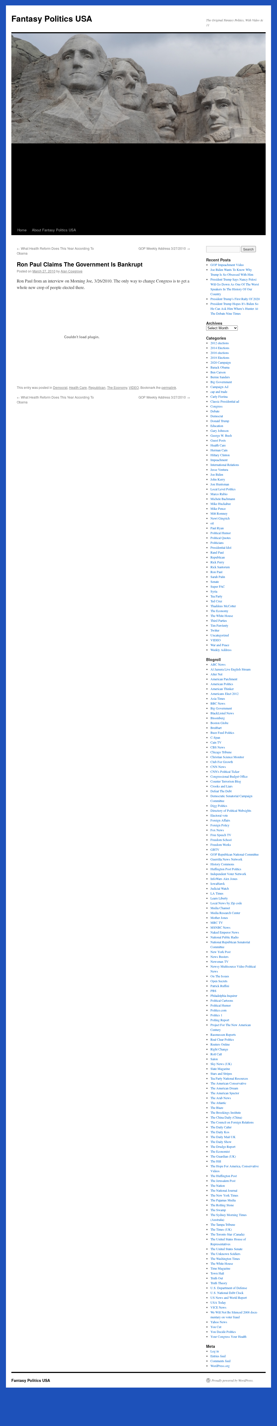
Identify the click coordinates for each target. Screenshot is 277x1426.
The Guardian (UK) (223, 1156)
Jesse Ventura (219, 469)
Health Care (78, 387)
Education (216, 425)
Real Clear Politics (222, 1039)
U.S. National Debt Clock (226, 1292)
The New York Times (224, 1195)
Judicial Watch (219, 888)
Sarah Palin (217, 576)
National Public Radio (224, 937)
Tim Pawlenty (219, 625)
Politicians (217, 542)
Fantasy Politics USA (51, 18)
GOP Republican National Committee (234, 854)
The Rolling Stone (222, 1205)
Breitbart (216, 727)
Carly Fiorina (218, 396)
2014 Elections (219, 348)
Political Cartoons (221, 1000)
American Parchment (223, 679)
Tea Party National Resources (229, 1078)
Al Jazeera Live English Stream (230, 669)
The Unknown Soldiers (225, 1253)
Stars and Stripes (221, 1073)
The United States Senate (226, 1249)
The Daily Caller (221, 1127)
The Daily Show (221, 1141)
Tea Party (216, 596)
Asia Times (217, 698)
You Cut (215, 1327)
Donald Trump (219, 421)
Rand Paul (217, 552)
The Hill (215, 1161)
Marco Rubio (218, 494)
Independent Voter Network (228, 874)
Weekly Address (221, 650)
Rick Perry (217, 562)
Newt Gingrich (220, 518)
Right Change (219, 1049)
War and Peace (219, 645)
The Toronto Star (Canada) (227, 1234)
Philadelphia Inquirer (223, 995)
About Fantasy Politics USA (54, 229)
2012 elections (219, 343)
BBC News (217, 703)
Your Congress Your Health (228, 1336)
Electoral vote (219, 815)
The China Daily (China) (226, 1117)
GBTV (214, 849)
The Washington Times (225, 1258)
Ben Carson (218, 372)
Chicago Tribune (221, 752)
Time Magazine (220, 1268)
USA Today (218, 1302)
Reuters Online (220, 1044)
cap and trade (218, 391)
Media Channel (220, 908)
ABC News (218, 664)
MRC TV (216, 922)
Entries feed (218, 1356)
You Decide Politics (223, 1331)
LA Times (216, 893)
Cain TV (216, 742)
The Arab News (220, 1098)
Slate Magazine (220, 1068)
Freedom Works (220, 844)
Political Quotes (220, 537)
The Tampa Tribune (222, 1224)
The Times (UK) (221, 1229)
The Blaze (216, 1107)
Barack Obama (219, 367)
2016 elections (219, 352)
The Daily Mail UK (223, 1137)
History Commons (222, 864)
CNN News (218, 766)
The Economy (117, 387)
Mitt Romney (218, 513)
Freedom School (221, 839)
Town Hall (217, 1273)
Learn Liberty (219, 898)
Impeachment (218, 460)
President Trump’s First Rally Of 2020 (235, 299)
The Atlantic (218, 1102)
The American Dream (224, 1088)
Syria (213, 591)
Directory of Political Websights (230, 810)
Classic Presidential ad (224, 401)
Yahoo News (218, 1322)
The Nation (217, 1185)
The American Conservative (228, 1083)
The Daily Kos (219, 1132)
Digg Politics (218, 805)
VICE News (218, 1307)
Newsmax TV (219, 961)
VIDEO (134, 387)
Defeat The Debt (221, 791)
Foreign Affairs (220, 820)
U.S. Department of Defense (228, 1288)
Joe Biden (216, 474)
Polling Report (219, 1020)
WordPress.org (220, 1365)
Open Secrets (218, 981)
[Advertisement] (138, 184)
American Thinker (222, 688)
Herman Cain (218, 450)
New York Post (220, 951)
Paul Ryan (217, 528)
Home (22, 229)
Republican (96, 387)
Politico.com (218, 1010)
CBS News (217, 747)
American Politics (221, 684)
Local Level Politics (223, 489)
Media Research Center (225, 913)
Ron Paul (216, 572)
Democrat (60, 387)
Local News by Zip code (226, 903)
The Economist (220, 1151)
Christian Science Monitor (227, 757)
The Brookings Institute (225, 1112)
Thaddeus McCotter (223, 606)
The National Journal (223, 1190)
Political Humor (220, 533)
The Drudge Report (222, 1146)
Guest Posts (218, 440)
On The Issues (219, 976)
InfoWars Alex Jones (224, 878)
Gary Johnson (219, 430)
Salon (214, 1059)
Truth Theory (218, 1283)
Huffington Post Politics (225, 869)
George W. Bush (221, 435)
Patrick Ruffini (219, 986)
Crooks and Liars (221, 786)
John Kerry (217, 479)
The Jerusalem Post (222, 1180)
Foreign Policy (219, 825)
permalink (168, 387)
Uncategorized (219, 635)
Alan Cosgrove (72, 271)
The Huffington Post (223, 1176)
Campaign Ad (219, 387)
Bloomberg (217, 718)
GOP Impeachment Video (227, 264)
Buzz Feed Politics (222, 732)
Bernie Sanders (220, 377)
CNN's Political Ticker (224, 771)
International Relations (224, 464)
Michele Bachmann (222, 499)
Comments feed (220, 1361)
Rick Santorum (220, 567)
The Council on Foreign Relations (232, 1122)
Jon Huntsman (219, 484)
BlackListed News (222, 713)
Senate (214, 581)
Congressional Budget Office (229, 776)
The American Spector (224, 1093)
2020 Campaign (220, 362)
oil (212, 523)
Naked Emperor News (224, 932)
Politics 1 (216, 1015)
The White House (221, 615)
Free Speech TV (220, 835)
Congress (216, 406)
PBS (213, 990)
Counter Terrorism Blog (225, 781)
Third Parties (218, 620)
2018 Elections (219, 357)
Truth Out (216, 1278)
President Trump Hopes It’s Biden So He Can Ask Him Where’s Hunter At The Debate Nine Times (234, 308)
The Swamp (218, 1210)
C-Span (215, 737)
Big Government (221, 382)
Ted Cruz (216, 601)
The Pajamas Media (223, 1200)
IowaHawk (217, 883)
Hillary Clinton (220, 455)
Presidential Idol (220, 547)
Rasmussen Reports (223, 1034)
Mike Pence (218, 508)
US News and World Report (228, 1297)
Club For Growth (221, 762)
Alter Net (216, 674)
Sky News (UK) (221, 1064)
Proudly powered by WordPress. (232, 1380)
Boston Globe (219, 723)
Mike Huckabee (220, 503)
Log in (214, 1351)
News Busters (219, 956)
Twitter (214, 630)
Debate (214, 411)
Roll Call (216, 1054)
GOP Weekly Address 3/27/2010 (164, 248)
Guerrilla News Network (226, 859)
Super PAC (217, 586)
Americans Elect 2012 (224, 693)
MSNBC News (220, 927)
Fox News (217, 830)
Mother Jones (219, 917)
